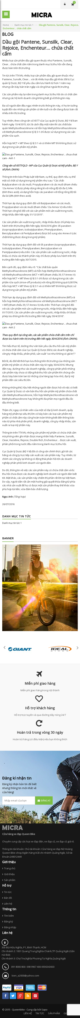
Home (6, 24)
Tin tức (8, 892)
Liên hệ (8, 903)
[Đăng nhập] (64, 4)
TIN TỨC (40, 1013)
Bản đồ (8, 897)
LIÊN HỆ (28, 1013)
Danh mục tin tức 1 (24, 24)
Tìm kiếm (9, 915)
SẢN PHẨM (54, 1013)
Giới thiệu (9, 874)
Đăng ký (8, 921)
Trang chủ (9, 868)
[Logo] (12, 827)
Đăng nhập (10, 927)
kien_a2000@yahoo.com (25, 975)
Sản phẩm (9, 880)
